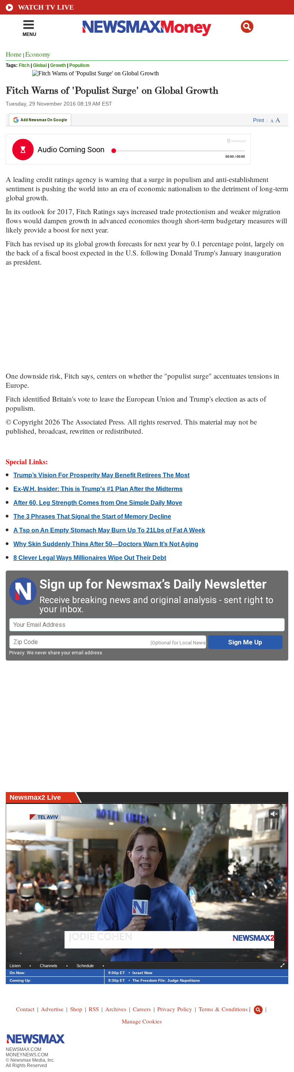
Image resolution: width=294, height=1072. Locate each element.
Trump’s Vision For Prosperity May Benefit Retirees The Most (101, 475)
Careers (142, 1009)
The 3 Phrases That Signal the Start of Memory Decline (92, 516)
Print (258, 120)
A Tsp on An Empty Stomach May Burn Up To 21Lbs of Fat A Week (109, 530)
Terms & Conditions (223, 1009)
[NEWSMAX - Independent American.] (147, 27)
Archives (115, 1009)
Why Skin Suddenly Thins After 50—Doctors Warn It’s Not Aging (105, 544)
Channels (48, 965)
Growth (58, 65)
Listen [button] (15, 965)
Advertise (52, 1009)
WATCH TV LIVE (46, 7)
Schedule (85, 965)
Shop (76, 1009)
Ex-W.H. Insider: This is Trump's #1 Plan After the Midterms (98, 489)
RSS (94, 1009)
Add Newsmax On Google (44, 120)
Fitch (24, 65)
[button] (247, 26)
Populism (79, 65)
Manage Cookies (142, 1021)
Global (40, 65)
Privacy (16, 653)
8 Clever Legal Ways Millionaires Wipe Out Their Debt (89, 558)
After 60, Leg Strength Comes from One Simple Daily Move (97, 502)
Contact (25, 1009)
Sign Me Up (245, 642)
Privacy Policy (174, 1009)
